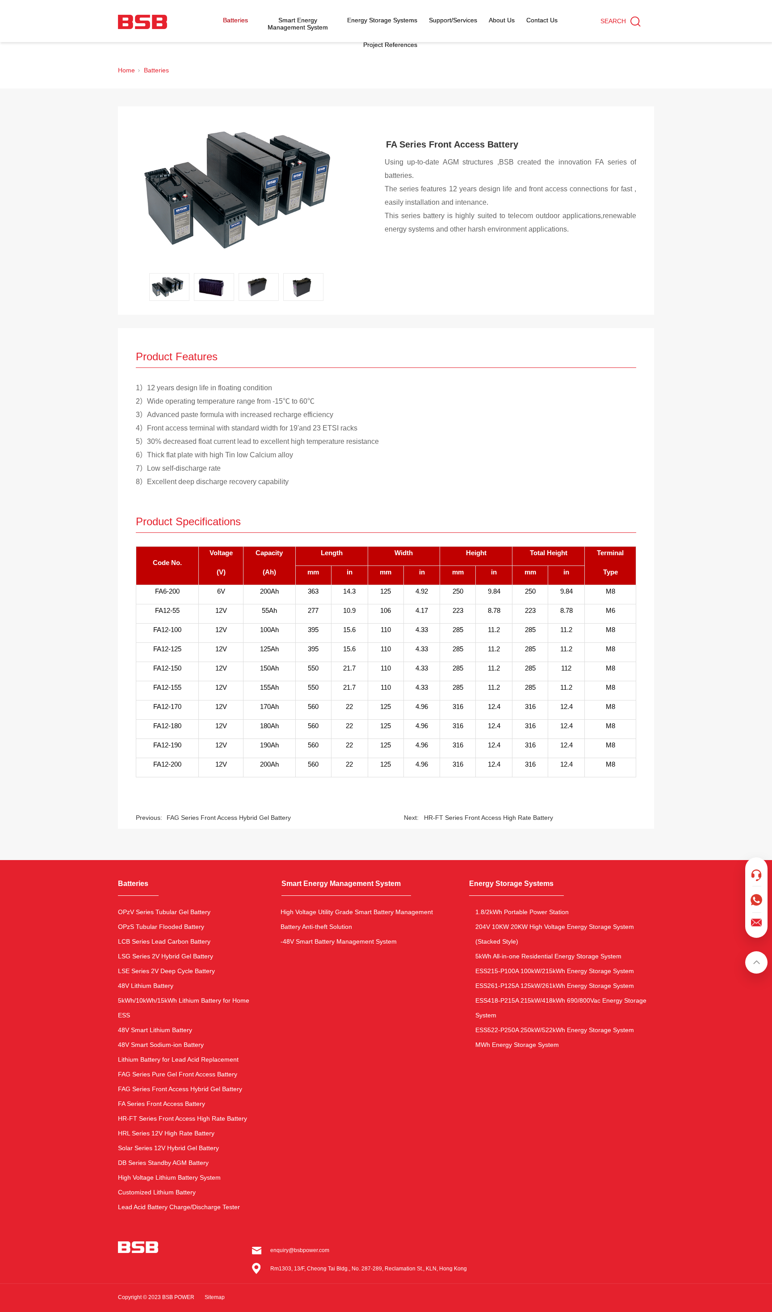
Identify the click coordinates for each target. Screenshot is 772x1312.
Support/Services (453, 20)
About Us (502, 20)
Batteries (235, 20)
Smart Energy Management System (298, 24)
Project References (390, 44)
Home (126, 70)
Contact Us (542, 20)
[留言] (756, 894)
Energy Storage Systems (382, 20)
